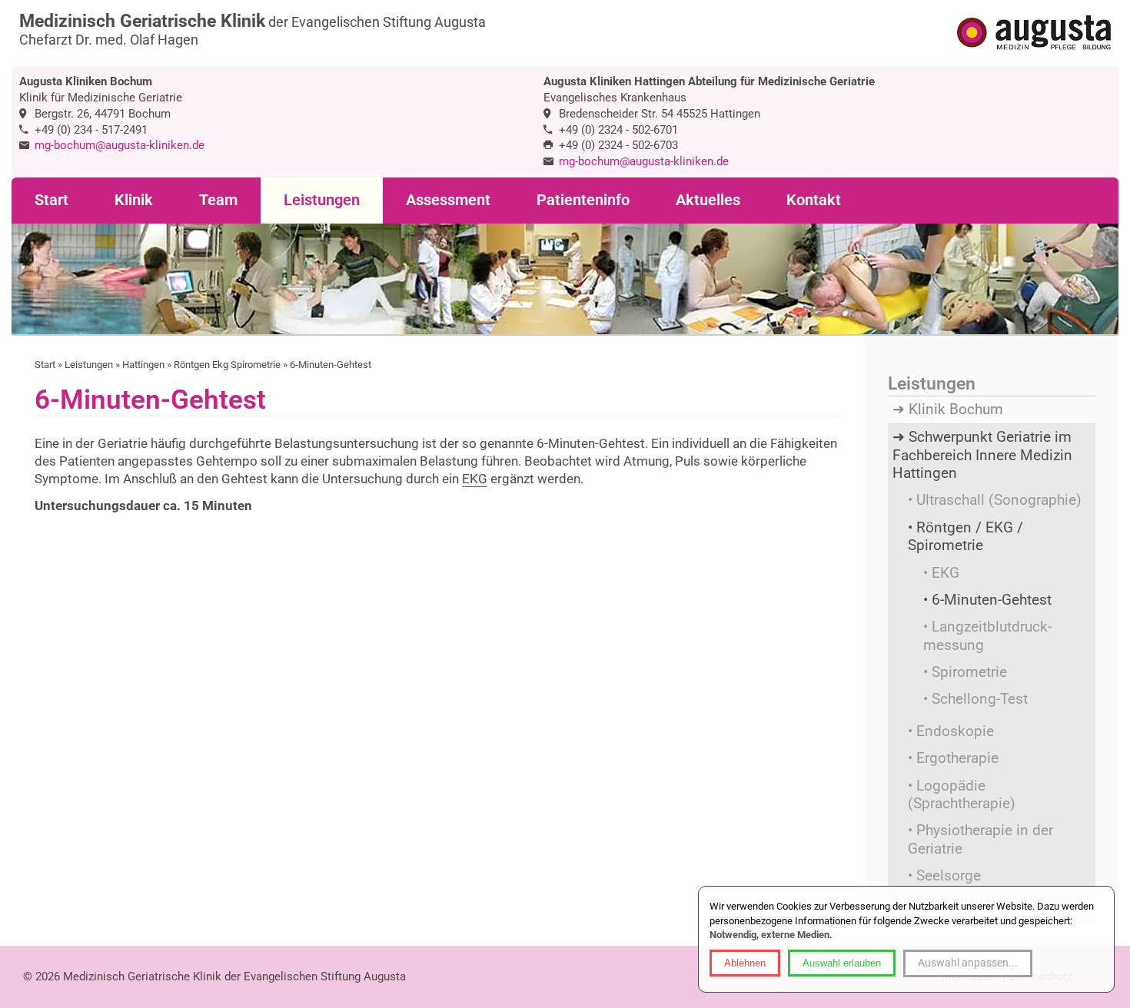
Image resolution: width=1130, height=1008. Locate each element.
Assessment (448, 200)
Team (218, 200)
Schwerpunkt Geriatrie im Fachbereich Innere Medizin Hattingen (982, 455)
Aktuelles (708, 200)
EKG (474, 479)
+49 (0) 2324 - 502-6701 (618, 130)
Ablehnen (745, 963)
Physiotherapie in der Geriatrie (980, 839)
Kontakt (813, 200)
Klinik (134, 200)
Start (51, 200)
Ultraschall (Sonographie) (999, 500)
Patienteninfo (583, 200)
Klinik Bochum (956, 409)
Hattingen (143, 364)
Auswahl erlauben (842, 963)
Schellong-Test (980, 699)
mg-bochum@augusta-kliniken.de (119, 145)
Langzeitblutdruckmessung (987, 635)
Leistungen (322, 200)
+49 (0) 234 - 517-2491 (91, 130)
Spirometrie (969, 672)
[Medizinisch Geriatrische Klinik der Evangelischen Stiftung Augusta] (1034, 34)
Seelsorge (948, 875)
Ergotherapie (957, 758)
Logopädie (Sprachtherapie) (961, 795)
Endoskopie (955, 731)
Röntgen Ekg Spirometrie (227, 364)
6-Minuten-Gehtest (992, 600)
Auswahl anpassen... (968, 963)
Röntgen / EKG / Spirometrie (965, 536)
